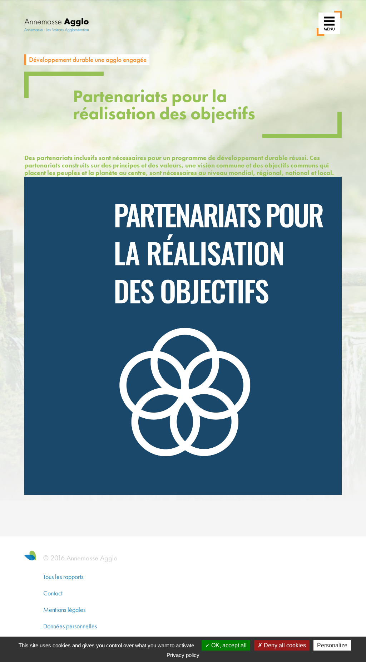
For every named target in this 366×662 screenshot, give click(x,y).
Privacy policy (183, 655)
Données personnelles (70, 626)
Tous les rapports (63, 577)
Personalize (332, 645)
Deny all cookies (284, 645)
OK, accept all (228, 645)
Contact (53, 593)
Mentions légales (64, 609)
